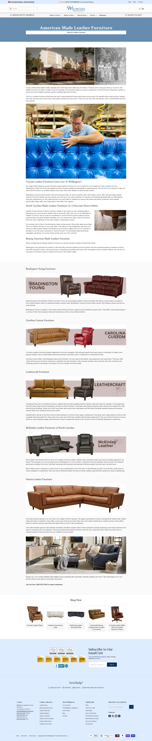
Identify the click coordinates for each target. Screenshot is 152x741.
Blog (130, 2)
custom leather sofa (45, 577)
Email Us (77, 687)
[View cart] (143, 9)
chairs (74, 88)
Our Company (67, 705)
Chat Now (68, 687)
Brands (92, 15)
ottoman (85, 577)
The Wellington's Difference (70, 708)
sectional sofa (69, 577)
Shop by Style (81, 15)
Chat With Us (29, 15)
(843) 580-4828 (21, 719)
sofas (48, 88)
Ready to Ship (68, 15)
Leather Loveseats (45, 716)
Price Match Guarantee (92, 716)
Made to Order (55, 15)
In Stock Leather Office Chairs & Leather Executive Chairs (117, 627)
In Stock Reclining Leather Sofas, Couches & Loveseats (96, 627)
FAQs (134, 2)
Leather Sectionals (45, 710)
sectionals (80, 188)
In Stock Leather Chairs (35, 625)
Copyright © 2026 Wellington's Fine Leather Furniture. (53, 736)
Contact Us (24, 736)
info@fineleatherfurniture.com (25, 711)
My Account (32, 736)
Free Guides (89, 710)
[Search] (10, 9)
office (71, 229)
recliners (53, 88)
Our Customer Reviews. (87, 2)
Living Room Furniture (46, 724)
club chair (78, 577)
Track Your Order (90, 708)
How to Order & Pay (91, 713)
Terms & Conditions (91, 721)
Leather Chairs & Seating (46, 718)
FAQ (18, 736)
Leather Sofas (43, 705)
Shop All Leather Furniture (76, 32)
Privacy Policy (89, 724)
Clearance (102, 15)
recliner (92, 577)
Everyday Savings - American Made (22, 2)
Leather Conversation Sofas (55, 626)
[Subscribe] (131, 707)
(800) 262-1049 (17, 15)
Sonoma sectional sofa (102, 197)
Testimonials (66, 710)
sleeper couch (59, 577)
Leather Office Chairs (46, 721)
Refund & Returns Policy (92, 718)
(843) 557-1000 (21, 715)
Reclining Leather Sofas (46, 708)
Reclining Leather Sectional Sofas (76, 626)
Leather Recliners (44, 713)
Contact (140, 2)
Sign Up (112, 664)
